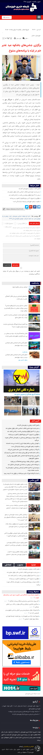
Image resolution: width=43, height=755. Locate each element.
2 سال (20, 619)
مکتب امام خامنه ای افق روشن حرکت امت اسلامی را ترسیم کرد (21, 453)
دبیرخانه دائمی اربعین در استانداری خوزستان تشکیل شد (23, 464)
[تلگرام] (38, 207)
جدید (33, 565)
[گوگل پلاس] (30, 207)
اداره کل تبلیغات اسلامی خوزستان (21, 216)
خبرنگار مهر (9, 99)
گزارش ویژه (34, 367)
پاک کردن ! (7, 265)
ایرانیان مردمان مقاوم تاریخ (20, 287)
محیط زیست (33, 591)
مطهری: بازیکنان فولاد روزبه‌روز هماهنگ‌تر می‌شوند (24, 461)
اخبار (33, 36)
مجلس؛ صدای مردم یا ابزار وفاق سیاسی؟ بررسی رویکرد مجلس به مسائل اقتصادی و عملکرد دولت (15, 308)
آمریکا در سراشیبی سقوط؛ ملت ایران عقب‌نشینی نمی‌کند (23, 449)
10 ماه (26, 613)
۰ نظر (26, 38)
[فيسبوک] (34, 207)
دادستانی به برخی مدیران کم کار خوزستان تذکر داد (25, 714)
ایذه (10, 216)
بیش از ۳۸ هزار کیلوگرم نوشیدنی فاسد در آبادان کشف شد (24, 195)
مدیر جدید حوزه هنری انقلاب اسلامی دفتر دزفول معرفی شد (23, 192)
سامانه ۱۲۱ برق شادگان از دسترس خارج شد (27, 394)
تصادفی (8, 565)
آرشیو (35, 702)
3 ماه (31, 607)
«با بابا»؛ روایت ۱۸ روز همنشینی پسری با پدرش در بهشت (23, 711)
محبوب (20, 565)
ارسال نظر (15, 265)
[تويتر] (26, 207)
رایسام (21, 746)
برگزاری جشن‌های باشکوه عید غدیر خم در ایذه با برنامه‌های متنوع (21, 48)
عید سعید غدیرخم (28, 219)
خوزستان (38, 36)
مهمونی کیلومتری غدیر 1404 (16, 219)
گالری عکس (34, 480)
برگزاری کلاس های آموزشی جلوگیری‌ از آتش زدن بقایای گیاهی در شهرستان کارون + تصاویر (15, 536)
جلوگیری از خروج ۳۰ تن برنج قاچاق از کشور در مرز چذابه (25, 198)
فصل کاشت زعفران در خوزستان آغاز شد (29, 189)
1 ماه (32, 598)
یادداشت (35, 283)
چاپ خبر (19, 38)
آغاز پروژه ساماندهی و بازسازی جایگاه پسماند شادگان (24, 601)
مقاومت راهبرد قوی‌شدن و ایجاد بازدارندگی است (26, 201)
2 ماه (5, 601)
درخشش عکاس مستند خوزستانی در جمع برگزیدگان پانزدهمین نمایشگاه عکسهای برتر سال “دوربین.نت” (15, 517)
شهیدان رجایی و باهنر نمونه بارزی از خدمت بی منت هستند (22, 443)
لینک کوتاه (28, 209)
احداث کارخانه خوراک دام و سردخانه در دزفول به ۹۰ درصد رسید (21, 473)
